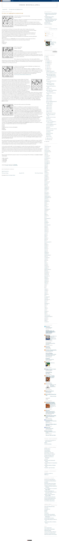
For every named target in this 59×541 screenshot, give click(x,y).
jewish (45, 234)
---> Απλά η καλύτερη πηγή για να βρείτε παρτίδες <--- (50, 441)
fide (45, 213)
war (45, 309)
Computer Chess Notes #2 (50, 71)
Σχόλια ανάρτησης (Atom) (10, 175)
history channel (46, 224)
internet (45, 230)
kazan (45, 239)
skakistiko (47, 330)
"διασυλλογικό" (47, 146)
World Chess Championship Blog (51, 350)
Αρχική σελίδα (4, 9)
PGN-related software (47, 530)
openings (45, 268)
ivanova (45, 232)
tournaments (46, 303)
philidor (45, 270)
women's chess (46, 315)
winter (45, 313)
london (45, 249)
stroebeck (45, 294)
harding (45, 221)
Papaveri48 (47, 361)
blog (45, 180)
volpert (45, 308)
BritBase (45, 442)
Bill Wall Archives (47, 448)
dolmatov (45, 204)
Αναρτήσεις (48, 33)
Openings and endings (53, 396)
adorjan (45, 166)
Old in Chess (48, 410)
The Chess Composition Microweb (49, 496)
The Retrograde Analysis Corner (49, 499)
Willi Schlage (48, 134)
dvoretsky (46, 206)
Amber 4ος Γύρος (49, 105)
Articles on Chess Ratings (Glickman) (50, 531)
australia (45, 175)
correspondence (46, 197)
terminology (46, 299)
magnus (45, 251)
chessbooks (46, 193)
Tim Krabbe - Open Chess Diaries (49, 467)
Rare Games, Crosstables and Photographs (48, 457)
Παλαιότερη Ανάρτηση (39, 173)
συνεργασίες (46, 162)
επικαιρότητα (46, 151)
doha (45, 202)
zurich (45, 320)
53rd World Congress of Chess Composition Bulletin (49, 17)
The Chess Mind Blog (49, 353)
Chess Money (48, 131)
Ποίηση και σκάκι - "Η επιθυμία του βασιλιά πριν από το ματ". (53, 405)
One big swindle (48, 347)
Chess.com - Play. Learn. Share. (51, 435)
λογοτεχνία (46, 155)
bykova (45, 185)
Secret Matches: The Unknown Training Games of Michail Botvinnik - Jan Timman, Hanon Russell (50, 20)
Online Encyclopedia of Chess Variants (50, 534)
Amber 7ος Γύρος (49, 96)
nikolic (45, 262)
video (45, 307)
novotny (45, 264)
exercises (45, 210)
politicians (46, 273)
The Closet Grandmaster (50, 390)
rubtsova (45, 282)
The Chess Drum (48, 342)
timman (45, 300)
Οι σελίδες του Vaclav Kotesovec (49, 479)
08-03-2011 (48, 127)
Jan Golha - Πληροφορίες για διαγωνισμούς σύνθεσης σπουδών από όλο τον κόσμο (50, 492)
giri (45, 217)
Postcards (45, 510)
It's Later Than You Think (49, 350)
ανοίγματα (46, 147)
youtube (45, 317)
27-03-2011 (48, 79)
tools (45, 302)
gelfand (45, 214)
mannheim (46, 252)
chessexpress (48, 346)
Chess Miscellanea (29, 5)
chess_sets (46, 192)
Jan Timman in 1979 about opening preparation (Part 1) (53, 385)
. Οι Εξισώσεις (52, 362)
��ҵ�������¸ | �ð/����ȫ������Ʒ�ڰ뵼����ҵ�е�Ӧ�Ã (50, 331)
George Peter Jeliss (47, 22)
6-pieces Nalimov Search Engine (49, 529)
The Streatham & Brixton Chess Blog (51, 395)
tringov (45, 304)
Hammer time (48, 427)
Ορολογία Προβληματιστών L (51, 72)
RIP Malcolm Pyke (48, 391)
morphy (45, 258)
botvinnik (46, 183)
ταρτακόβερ (46, 163)
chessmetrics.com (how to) (48, 473)
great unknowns (46, 218)
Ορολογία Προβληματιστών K (51, 101)
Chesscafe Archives (47, 451)
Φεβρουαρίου (49, 138)
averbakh (45, 176)
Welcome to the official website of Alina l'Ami (51, 425)
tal (44, 295)
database (45, 198)
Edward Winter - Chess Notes (49, 452)
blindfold (45, 179)
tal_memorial (46, 296)
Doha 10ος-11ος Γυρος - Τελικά (51, 128)
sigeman (45, 289)
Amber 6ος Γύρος (49, 98)
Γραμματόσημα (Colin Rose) (49, 518)
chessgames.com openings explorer (49, 533)
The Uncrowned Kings (47, 443)
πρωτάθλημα (46, 158)
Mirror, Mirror (48, 373)
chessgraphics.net (47, 509)
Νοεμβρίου (48, 62)
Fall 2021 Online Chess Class (50, 359)
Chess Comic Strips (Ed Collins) (49, 506)
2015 (46, 58)
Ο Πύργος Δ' (48, 118)
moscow (45, 260)
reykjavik (45, 279)
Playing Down (52, 377)
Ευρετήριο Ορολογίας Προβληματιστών (16, 9)
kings (45, 243)
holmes (6, 165)
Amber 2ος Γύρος (49, 108)
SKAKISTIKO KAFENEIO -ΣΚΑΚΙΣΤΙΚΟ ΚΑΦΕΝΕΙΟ (50, 403)
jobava (45, 235)
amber (45, 168)
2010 (46, 141)
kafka (45, 236)
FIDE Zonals (46, 474)
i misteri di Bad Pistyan (49, 327)
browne (45, 184)
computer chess (46, 196)
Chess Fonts (46, 507)
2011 (46, 59)
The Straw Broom (48, 41)
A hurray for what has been (49, 428)
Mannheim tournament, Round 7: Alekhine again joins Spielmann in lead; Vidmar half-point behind (50, 412)
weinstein (45, 311)
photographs (46, 272)
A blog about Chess (49, 383)
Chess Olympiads (47, 450)
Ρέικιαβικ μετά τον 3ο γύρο (50, 117)
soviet (45, 291)
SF (44, 287)
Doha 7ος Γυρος (49, 136)
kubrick (45, 247)
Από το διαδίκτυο (49, 110)
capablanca (46, 188)
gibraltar (45, 215)
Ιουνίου (48, 65)
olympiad (45, 266)
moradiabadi (46, 257)
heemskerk (46, 222)
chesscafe (45, 194)
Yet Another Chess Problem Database (50, 480)
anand (45, 171)
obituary (45, 265)
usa (45, 306)
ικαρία (45, 153)
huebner (45, 227)
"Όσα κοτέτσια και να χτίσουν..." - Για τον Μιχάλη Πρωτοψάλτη (53, 43)
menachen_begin (47, 255)
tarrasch (45, 298)
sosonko (45, 290)
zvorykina (46, 321)
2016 (46, 56)
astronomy (46, 173)
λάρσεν (45, 154)
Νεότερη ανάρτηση (5, 173)
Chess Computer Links (48, 527)
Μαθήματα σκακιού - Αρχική (51, 369)
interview (45, 231)
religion (45, 277)
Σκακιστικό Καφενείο (50, 125)
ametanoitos (46, 170)
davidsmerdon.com (49, 372)
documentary (46, 201)
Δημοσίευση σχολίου (5, 171)
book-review (46, 181)
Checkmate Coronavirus (49, 369)
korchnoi (45, 244)
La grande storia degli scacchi (49, 455)
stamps (45, 292)
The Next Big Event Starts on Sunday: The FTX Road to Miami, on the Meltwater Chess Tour (51, 355)
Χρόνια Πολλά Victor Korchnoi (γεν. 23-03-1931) (51, 91)
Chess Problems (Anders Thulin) (49, 500)
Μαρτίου (48, 69)
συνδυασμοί (46, 160)
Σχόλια (47, 35)
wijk (45, 312)
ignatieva (45, 228)
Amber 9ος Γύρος (49, 88)
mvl (45, 261)
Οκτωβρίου (49, 63)
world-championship (47, 316)
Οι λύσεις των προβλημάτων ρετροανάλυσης (12, 13)
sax (45, 286)
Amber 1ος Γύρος (49, 111)
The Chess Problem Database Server (50, 498)
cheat (45, 190)
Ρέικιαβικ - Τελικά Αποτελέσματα (49, 103)
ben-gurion (46, 177)
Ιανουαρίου (49, 139)
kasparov (45, 238)
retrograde (15, 165)
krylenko (45, 245)
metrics (45, 256)
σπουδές (45, 159)
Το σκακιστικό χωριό (49, 130)
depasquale (46, 200)
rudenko (45, 283)
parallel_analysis (47, 269)
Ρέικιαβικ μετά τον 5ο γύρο (50, 113)
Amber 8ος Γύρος (49, 95)
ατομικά (45, 149)
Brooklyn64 (48, 358)
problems (10, 165)
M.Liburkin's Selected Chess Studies (50, 483)
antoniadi (45, 172)
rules (45, 285)
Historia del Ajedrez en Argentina (49, 454)
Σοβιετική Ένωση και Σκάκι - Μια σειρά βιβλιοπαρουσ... (51, 75)
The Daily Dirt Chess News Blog (51, 415)
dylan (45, 207)
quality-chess (46, 275)
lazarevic (45, 248)
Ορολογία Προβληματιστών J (51, 124)
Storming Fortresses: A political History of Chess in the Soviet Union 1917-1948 (50, 14)
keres (45, 240)
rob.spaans (46, 459)
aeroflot (45, 167)
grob (45, 219)
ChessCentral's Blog (49, 419)
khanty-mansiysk (47, 241)
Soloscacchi (47, 326)
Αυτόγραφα (46, 513)
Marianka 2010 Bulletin (48, 23)
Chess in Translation (49, 430)
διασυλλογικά (46, 150)
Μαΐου (48, 66)
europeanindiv (46, 209)
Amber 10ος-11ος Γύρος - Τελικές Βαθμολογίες (50, 84)
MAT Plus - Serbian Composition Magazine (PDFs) (49, 495)
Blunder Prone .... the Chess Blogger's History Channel (50, 376)
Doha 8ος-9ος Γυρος (49, 133)
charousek (46, 189)
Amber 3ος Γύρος (49, 107)
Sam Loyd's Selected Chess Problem (50, 484)
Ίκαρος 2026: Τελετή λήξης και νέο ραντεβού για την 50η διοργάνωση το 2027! (53, 338)
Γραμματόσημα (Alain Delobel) (49, 514)
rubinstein (46, 281)
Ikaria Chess (48, 335)
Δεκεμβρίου (49, 60)
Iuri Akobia (46, 482)
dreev (45, 205)
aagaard (45, 164)
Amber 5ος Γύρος (49, 99)
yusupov (45, 319)
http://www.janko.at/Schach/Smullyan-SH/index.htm (22, 74)
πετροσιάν (46, 156)
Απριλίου (48, 68)
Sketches (45, 511)
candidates (46, 187)
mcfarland (46, 253)
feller (45, 211)
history (45, 223)
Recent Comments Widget (54, 28)
